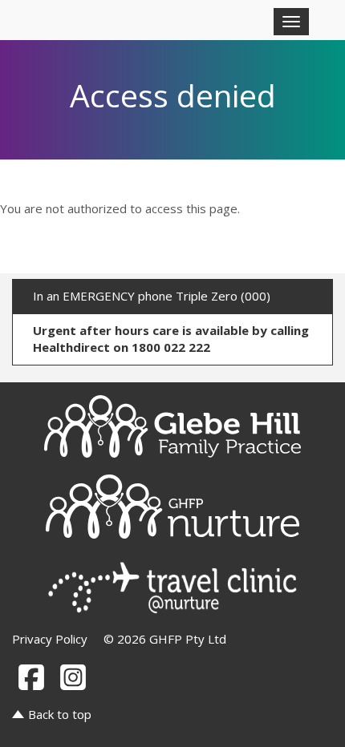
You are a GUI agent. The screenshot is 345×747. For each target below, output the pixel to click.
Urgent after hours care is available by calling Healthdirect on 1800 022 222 (171, 338)
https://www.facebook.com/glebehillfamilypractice (31, 677)
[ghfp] (172, 426)
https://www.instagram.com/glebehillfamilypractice (73, 677)
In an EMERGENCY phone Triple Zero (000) (151, 296)
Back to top (59, 714)
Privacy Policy (49, 639)
